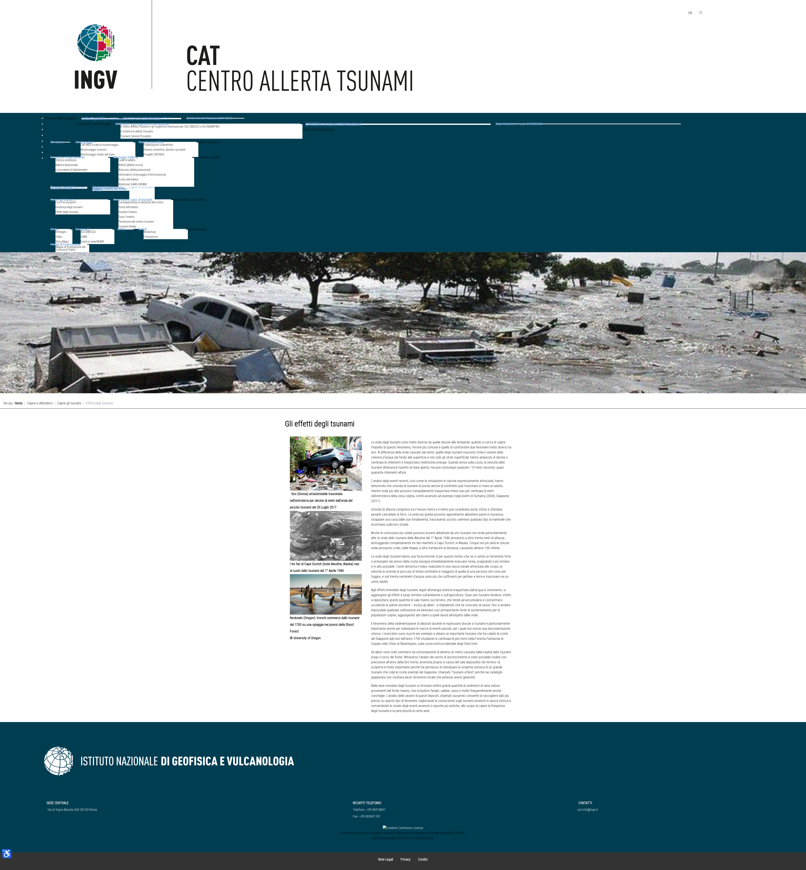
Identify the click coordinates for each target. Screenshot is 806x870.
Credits (423, 859)
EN (690, 13)
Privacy (406, 859)
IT (701, 13)
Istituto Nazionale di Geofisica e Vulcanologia (402, 838)
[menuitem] (60, 124)
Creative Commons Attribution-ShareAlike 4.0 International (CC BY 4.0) (418, 833)
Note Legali (385, 859)
